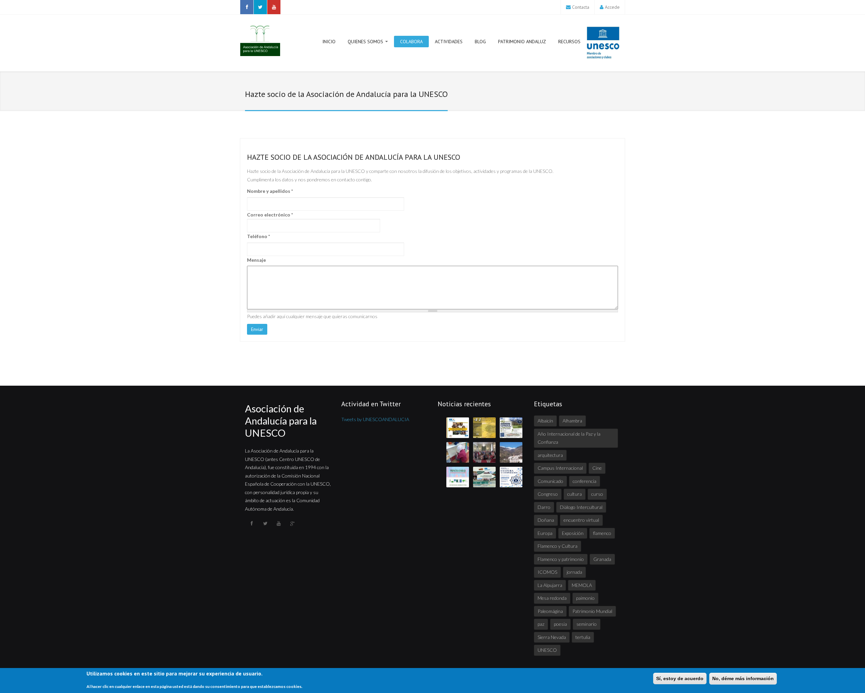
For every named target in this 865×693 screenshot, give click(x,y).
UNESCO (547, 650)
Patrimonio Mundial (592, 611)
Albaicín (545, 421)
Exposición (573, 533)
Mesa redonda (552, 598)
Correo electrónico (270, 214)
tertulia (582, 637)
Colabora (411, 41)
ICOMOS (547, 572)
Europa (545, 533)
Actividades (449, 41)
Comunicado (550, 481)
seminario (586, 624)
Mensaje (256, 260)
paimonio (585, 598)
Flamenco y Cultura (557, 546)
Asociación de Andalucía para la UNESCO (281, 421)
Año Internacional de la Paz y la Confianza (569, 438)
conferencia (584, 481)
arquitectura (550, 455)
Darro (544, 507)
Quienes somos (366, 41)
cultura (574, 494)
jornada (574, 572)
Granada (602, 559)
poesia (560, 624)
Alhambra (572, 421)
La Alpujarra (550, 585)
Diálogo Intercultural (581, 507)
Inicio (329, 41)
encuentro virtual (581, 520)
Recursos (569, 41)
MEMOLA (582, 585)
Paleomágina (550, 611)
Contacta (580, 7)
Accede (612, 7)
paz (541, 624)
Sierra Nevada (552, 637)
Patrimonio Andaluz (522, 41)
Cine (597, 468)
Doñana (546, 520)
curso (597, 494)
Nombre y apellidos (270, 191)
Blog (480, 41)
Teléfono (258, 236)
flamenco (602, 533)
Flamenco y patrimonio (561, 559)
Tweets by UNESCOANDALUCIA (375, 419)
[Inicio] (260, 40)
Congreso (548, 494)
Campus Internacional (560, 468)
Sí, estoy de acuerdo (679, 678)
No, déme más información (743, 678)
